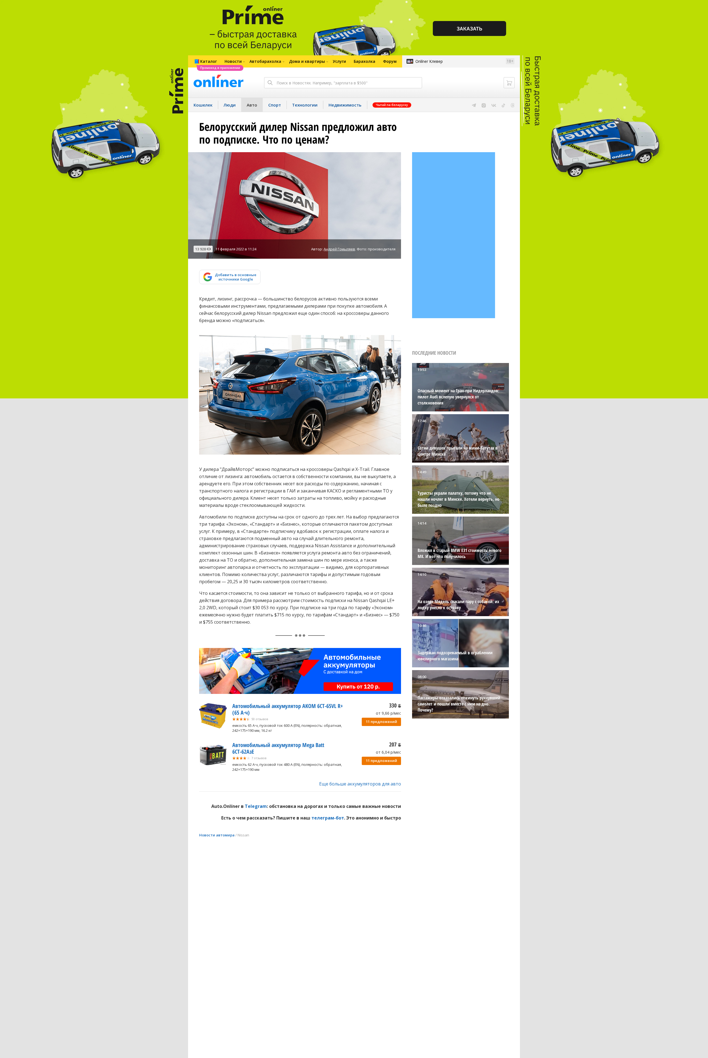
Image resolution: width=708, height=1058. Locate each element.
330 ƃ (395, 705)
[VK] (494, 105)
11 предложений (381, 721)
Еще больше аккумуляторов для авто (360, 784)
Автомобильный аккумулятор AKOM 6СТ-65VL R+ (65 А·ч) (287, 709)
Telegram (256, 806)
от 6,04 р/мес (388, 752)
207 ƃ (395, 744)
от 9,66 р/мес (388, 713)
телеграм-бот (327, 818)
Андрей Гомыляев (339, 249)
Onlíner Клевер (429, 61)
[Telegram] (473, 105)
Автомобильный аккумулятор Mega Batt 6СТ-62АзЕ (278, 748)
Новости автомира (217, 835)
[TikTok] (503, 105)
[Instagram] (483, 105)
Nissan (243, 835)
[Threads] (512, 105)
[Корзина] (509, 82)
